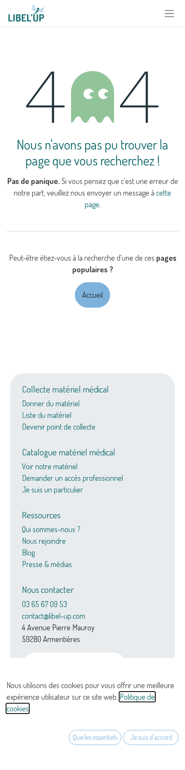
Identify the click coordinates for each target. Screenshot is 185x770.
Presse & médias (47, 564)
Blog (28, 552)
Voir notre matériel (49, 466)
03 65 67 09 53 (44, 604)
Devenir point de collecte (59, 426)
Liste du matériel (46, 415)
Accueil (92, 294)
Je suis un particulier (52, 489)
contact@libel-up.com (53, 615)
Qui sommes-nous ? (51, 529)
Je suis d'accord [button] (151, 737)
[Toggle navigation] (169, 13)
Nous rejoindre (44, 541)
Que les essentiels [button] (95, 737)
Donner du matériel (51, 403)
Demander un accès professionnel (72, 478)
